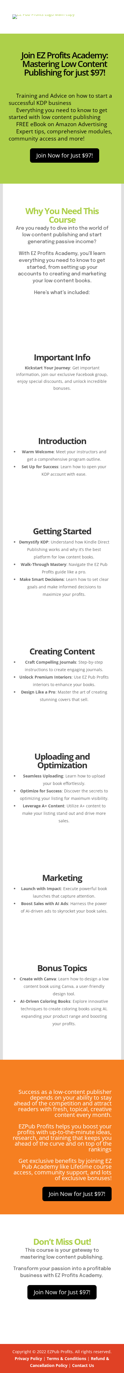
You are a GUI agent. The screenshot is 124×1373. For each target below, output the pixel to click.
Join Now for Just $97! (64, 155)
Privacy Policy (28, 1358)
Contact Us (83, 1365)
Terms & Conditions (66, 1358)
